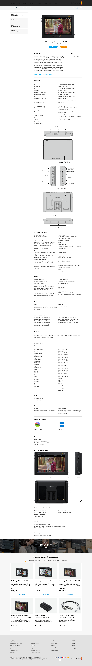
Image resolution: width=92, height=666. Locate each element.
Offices (73, 641)
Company (39, 3)
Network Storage (34, 647)
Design (23, 7)
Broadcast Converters (35, 643)
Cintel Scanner (12, 652)
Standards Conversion (35, 641)
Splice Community (54, 650)
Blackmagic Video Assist (15, 7)
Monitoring (33, 645)
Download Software (47, 74)
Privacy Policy (74, 648)
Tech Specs (41, 7)
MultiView (32, 648)
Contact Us (53, 645)
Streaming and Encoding (35, 652)
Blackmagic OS (29, 7)
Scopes (35, 7)
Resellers (19, 3)
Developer (32, 3)
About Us (73, 643)
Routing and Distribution (35, 650)
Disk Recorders (13, 648)
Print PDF (64, 46)
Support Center (54, 643)
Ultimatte (12, 647)
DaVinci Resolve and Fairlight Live (16, 643)
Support (25, 3)
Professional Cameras (14, 641)
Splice (50, 3)
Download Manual (38, 74)
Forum (55, 3)
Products (12, 3)
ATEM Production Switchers (15, 645)
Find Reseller (53, 46)
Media (45, 3)
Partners (73, 645)
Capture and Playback (14, 650)
